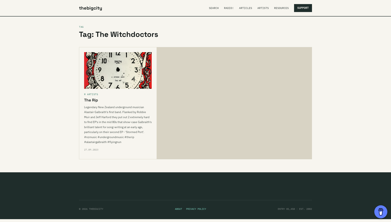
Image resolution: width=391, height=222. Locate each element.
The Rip (91, 100)
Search (214, 8)
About (178, 208)
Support (303, 8)
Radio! (229, 8)
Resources (281, 8)
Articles (245, 8)
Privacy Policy (196, 208)
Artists (263, 8)
